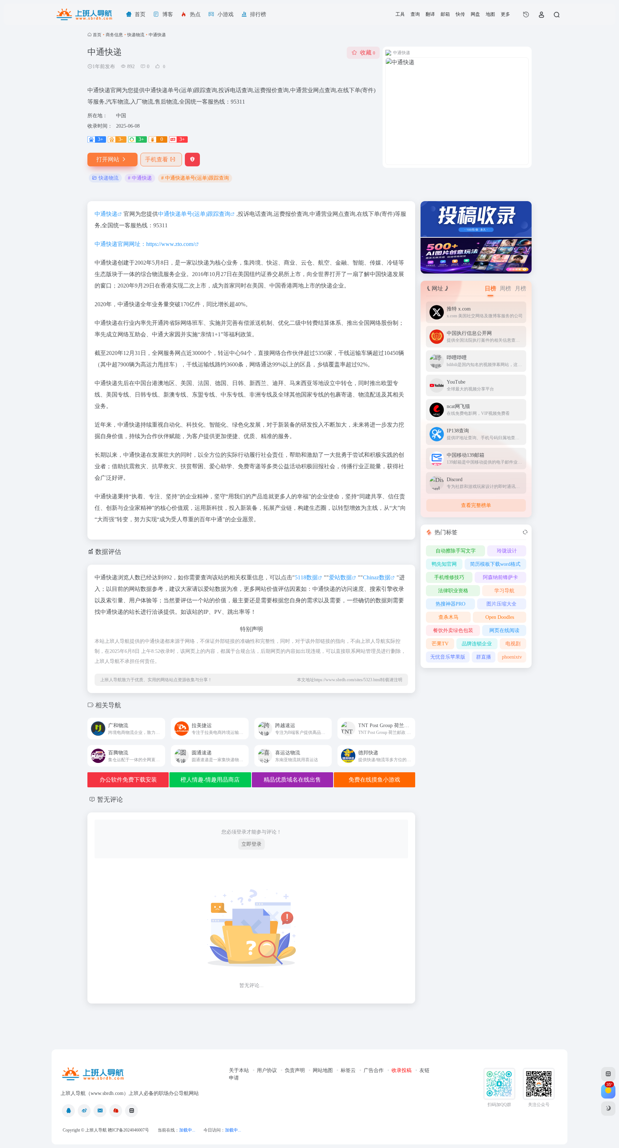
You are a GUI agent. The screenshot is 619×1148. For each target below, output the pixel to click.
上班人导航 (96, 1130)
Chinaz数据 (376, 577)
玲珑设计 (507, 551)
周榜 (505, 288)
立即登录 (251, 844)
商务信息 (114, 34)
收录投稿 (402, 1070)
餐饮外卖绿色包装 (453, 630)
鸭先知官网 (444, 564)
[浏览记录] (526, 14)
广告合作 (374, 1070)
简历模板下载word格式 (495, 564)
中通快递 (106, 214)
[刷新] (525, 532)
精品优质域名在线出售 (292, 780)
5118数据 (306, 577)
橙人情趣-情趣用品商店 (210, 780)
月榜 (520, 288)
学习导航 (504, 590)
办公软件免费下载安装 (128, 780)
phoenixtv (512, 657)
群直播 (483, 657)
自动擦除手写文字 (456, 551)
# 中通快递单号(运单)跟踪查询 (195, 178)
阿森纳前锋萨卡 (500, 577)
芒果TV (440, 643)
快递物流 (135, 34)
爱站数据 (340, 577)
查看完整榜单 (476, 505)
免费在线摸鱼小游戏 (374, 780)
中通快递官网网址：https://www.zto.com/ (145, 244)
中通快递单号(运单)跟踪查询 (194, 214)
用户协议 (267, 1070)
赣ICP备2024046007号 (128, 1130)
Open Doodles (499, 617)
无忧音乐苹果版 (447, 657)
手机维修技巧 (449, 577)
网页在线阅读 (504, 630)
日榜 (490, 288)
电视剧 (512, 643)
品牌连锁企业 (477, 643)
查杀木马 (448, 617)
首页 (97, 34)
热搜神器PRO (450, 604)
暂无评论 (110, 799)
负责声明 (295, 1070)
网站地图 (323, 1070)
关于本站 (239, 1070)
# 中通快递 (140, 178)
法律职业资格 (453, 590)
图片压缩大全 (501, 604)
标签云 (348, 1070)
